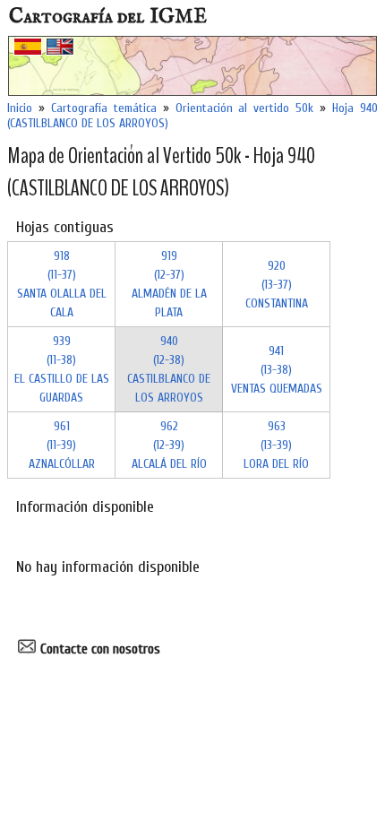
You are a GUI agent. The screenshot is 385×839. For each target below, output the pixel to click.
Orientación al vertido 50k (244, 108)
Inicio (19, 108)
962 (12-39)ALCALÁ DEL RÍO (169, 445)
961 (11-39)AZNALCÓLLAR (62, 445)
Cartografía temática (104, 108)
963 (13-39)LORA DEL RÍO (276, 445)
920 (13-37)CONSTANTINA (276, 284)
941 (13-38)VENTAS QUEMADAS (276, 369)
